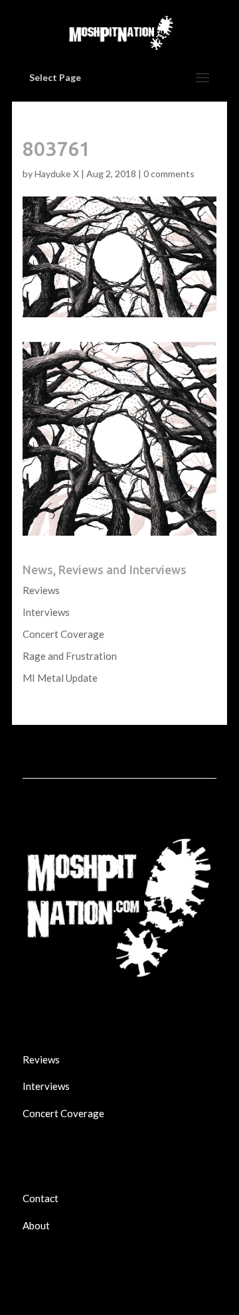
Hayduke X (57, 173)
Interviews (46, 612)
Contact (40, 1198)
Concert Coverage (63, 634)
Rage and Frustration (70, 656)
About (36, 1225)
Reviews (41, 590)
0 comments (169, 173)
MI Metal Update (60, 678)
